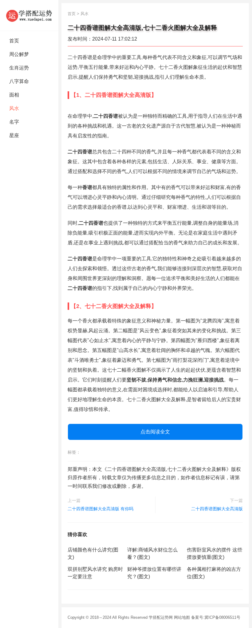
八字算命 (19, 81)
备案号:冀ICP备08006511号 (215, 617)
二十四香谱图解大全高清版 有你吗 (100, 508)
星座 (14, 135)
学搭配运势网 (161, 617)
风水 (14, 108)
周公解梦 (19, 54)
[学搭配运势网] (29, 15)
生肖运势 (19, 67)
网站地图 (182, 617)
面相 (14, 94)
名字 (14, 121)
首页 (14, 40)
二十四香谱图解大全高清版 (217, 508)
